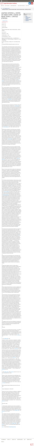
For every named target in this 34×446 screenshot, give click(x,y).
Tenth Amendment (6, 194)
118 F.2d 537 (10, 99)
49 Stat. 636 (6, 338)
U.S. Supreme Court (6, 8)
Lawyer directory (13, 5)
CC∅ (2, 426)
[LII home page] (32, 444)
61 (8, 126)
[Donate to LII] (30, 3)
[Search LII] (32, 3)
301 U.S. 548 (6, 191)
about (26, 16)
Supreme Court (4, 20)
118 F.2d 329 (17, 105)
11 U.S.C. (18, 334)
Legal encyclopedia (21, 5)
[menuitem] (2, 6)
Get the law (7, 5)
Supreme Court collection (28, 18)
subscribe (27, 20)
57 (8, 191)
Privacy (2, 441)
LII (1, 8)
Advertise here (20, 439)
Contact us (14, 439)
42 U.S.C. (16, 348)
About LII (2, 5)
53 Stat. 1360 (6, 371)
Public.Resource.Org (12, 426)
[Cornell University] (1, 1)
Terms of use (29, 439)
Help (25, 439)
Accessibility (3, 439)
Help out (27, 5)
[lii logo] (11, 3)
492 (4, 159)
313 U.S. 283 (5, 126)
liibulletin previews (28, 19)
